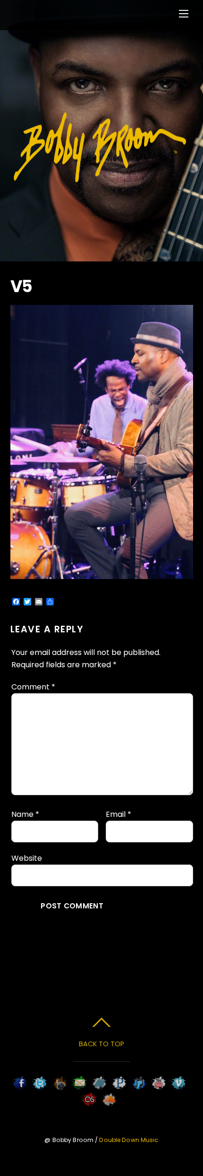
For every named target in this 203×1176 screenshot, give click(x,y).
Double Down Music (128, 1140)
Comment (33, 686)
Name (25, 814)
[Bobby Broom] (100, 181)
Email (118, 814)
